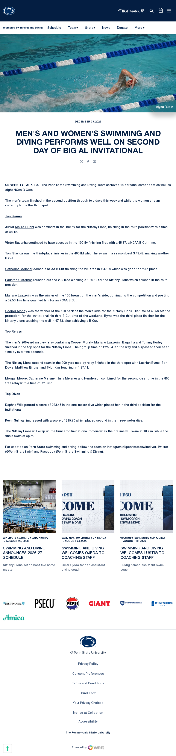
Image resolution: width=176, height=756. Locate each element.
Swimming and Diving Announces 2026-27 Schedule (24, 553)
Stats (89, 28)
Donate (122, 29)
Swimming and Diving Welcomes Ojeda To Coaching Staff (83, 553)
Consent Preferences (88, 674)
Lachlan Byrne (149, 363)
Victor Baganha (16, 243)
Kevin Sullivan (15, 420)
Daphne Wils (14, 405)
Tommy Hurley (152, 342)
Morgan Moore (16, 378)
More (138, 28)
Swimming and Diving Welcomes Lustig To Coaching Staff (142, 553)
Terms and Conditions (88, 683)
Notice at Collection (88, 713)
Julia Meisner (67, 378)
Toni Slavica (14, 253)
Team (72, 28)
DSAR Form (88, 693)
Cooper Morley (16, 311)
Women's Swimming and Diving (25, 538)
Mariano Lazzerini (18, 295)
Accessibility (88, 721)
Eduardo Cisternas (18, 280)
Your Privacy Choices (88, 703)
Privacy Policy (88, 664)
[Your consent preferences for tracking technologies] (7, 748)
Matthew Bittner (27, 367)
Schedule (54, 28)
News (106, 28)
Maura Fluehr (24, 227)
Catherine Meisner (18, 269)
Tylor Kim (53, 367)
